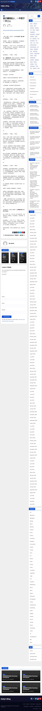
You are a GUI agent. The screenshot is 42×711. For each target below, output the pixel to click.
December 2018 (33, 481)
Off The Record (33, 94)
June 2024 (32, 290)
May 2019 (32, 466)
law (38, 38)
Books (31, 523)
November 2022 (33, 345)
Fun (30, 555)
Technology (32, 628)
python (31, 55)
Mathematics (32, 584)
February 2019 (33, 475)
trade (37, 66)
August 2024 (32, 284)
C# (30, 30)
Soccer (31, 619)
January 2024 (33, 304)
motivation (36, 49)
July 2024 (32, 287)
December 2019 (33, 446)
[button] (38, 9)
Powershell (35, 51)
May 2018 (32, 501)
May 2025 (32, 258)
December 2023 (33, 307)
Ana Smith (32, 131)
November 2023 (33, 310)
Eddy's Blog (5, 6)
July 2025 (32, 252)
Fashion (31, 547)
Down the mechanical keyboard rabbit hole (35, 132)
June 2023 (32, 325)
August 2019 (32, 457)
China (34, 30)
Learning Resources (34, 91)
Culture (31, 535)
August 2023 (32, 319)
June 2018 (32, 498)
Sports (22, 253)
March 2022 (32, 368)
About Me (32, 77)
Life (12, 253)
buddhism (32, 27)
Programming (33, 604)
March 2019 (32, 472)
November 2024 (33, 275)
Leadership (32, 573)
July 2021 (32, 391)
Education (32, 541)
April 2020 (32, 434)
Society (31, 622)
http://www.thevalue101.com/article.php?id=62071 (13, 30)
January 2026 (33, 235)
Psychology (32, 607)
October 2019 (33, 452)
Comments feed (33, 656)
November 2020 (33, 414)
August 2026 (32, 215)
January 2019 (33, 478)
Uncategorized (33, 636)
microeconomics (33, 47)
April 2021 (32, 400)
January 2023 (33, 339)
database (32, 36)
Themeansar (3, 706)
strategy (31, 64)
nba (31, 51)
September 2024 (33, 281)
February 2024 (33, 301)
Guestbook (32, 88)
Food (31, 552)
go (30, 38)
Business (32, 526)
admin (9, 24)
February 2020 (33, 440)
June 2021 (32, 394)
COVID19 (37, 34)
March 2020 (32, 437)
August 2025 (32, 249)
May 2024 (32, 293)
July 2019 (32, 460)
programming (36, 53)
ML (38, 47)
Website (3, 309)
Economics (32, 538)
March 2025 (32, 264)
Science (31, 616)
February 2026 (33, 232)
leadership (32, 40)
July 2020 (32, 426)
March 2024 (32, 299)
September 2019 (33, 455)
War (31, 639)
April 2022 (32, 365)
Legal (31, 576)
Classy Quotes (33, 82)
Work (31, 642)
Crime (31, 532)
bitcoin (31, 25)
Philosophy (32, 596)
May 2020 (32, 431)
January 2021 (33, 408)
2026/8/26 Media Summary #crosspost (10, 676)
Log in (31, 650)
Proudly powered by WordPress (6, 705)
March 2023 (32, 333)
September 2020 (33, 420)
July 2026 (32, 218)
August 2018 (32, 492)
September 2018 (33, 489)
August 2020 (32, 423)
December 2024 (33, 273)
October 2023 (33, 313)
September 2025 (33, 246)
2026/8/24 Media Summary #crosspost (30, 676)
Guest (31, 561)
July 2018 (32, 495)
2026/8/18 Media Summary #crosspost (10, 688)
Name (3, 296)
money (31, 49)
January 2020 (33, 443)
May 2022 (32, 362)
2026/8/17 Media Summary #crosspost (30, 688)
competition (32, 32)
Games (31, 558)
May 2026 (32, 223)
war (31, 68)
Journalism (32, 570)
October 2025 (33, 244)
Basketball (32, 518)
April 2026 (32, 226)
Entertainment (33, 85)
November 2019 (33, 449)
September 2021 (33, 385)
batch (31, 23)
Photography (32, 599)
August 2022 (32, 353)
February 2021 (33, 405)
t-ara (36, 64)
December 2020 (33, 411)
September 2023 (33, 316)
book (35, 25)
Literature (32, 581)
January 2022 (33, 374)
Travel (31, 97)
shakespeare (32, 57)
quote (35, 55)
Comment (4, 274)
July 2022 (32, 356)
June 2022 (32, 359)
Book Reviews (33, 79)
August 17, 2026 (27, 691)
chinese (37, 30)
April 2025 (32, 261)
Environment (32, 544)
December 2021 (33, 377)
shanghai (32, 59)
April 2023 (32, 330)
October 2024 (33, 278)
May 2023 (32, 327)
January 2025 (33, 270)
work (38, 68)
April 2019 (32, 469)
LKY (34, 42)
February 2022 (33, 371)
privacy (31, 53)
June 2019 (32, 463)
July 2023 (32, 322)
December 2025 (33, 238)
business (36, 27)
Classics (31, 529)
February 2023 (33, 336)
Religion (31, 613)
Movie (31, 587)
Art (30, 512)
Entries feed (32, 653)
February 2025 (33, 267)
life (36, 40)
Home (31, 567)
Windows (34, 68)
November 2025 (33, 241)
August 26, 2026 (7, 679)
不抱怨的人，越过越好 (19, 235)
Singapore (37, 59)
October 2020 (33, 417)
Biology (31, 521)
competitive (32, 34)
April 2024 (32, 296)
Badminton (32, 515)
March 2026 (32, 229)
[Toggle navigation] (20, 10)
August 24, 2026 (27, 679)
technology (32, 66)
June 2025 (32, 255)
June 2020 (32, 429)
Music (31, 590)
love (37, 42)
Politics (31, 602)
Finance (31, 549)
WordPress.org (33, 659)
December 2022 (33, 342)
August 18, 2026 (7, 691)
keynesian (34, 38)
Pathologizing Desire (9, 235)
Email (3, 303)
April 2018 (32, 504)
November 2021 (33, 379)
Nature (31, 593)
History (31, 564)
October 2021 (33, 382)
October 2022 (33, 348)
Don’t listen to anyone (5, 258)
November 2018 (33, 484)
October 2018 (33, 486)
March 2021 (32, 403)
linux (31, 42)
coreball (31, 152)
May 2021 (32, 397)
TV (30, 633)
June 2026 (32, 220)
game (36, 36)
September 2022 (33, 351)
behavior (35, 23)
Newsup (16, 705)
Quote (31, 610)
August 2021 (32, 388)
